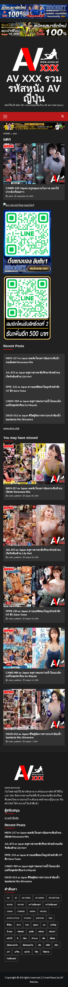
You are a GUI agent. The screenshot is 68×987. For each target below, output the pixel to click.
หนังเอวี (52, 931)
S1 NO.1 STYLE (13, 918)
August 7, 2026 (31, 741)
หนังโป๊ (9, 938)
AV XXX (20, 904)
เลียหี (48, 945)
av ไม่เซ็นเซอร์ (35, 904)
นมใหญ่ (53, 925)
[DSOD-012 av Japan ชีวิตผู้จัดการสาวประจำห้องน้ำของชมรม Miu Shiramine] (34, 709)
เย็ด (43, 938)
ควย (27, 925)
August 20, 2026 (31, 496)
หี (17, 938)
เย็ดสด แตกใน (12, 945)
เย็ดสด (52, 938)
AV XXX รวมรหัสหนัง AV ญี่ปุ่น (34, 88)
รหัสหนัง (20, 931)
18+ (8, 898)
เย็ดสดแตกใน (28, 945)
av (16, 898)
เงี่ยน (25, 938)
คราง (19, 925)
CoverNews (49, 977)
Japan (32, 911)
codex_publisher (15, 496)
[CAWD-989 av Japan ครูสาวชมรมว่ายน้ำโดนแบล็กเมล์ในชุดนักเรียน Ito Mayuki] (34, 648)
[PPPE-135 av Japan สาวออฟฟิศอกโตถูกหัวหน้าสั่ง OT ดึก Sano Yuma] (34, 586)
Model (43, 911)
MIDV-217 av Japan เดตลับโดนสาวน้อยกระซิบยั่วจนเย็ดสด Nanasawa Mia (32, 360)
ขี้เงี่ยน (9, 925)
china (10, 911)
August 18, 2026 (31, 619)
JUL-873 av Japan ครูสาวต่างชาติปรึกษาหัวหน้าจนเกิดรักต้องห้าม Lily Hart (33, 374)
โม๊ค (36, 952)
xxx (50, 918)
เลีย (39, 945)
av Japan (39, 898)
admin (10, 196)
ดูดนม (35, 925)
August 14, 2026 (31, 680)
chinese (21, 911)
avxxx (10, 904)
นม (44, 925)
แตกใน (27, 952)
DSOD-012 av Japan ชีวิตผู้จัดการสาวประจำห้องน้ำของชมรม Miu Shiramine (33, 417)
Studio (27, 918)
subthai (40, 918)
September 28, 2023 (25, 196)
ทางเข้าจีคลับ (12, 817)
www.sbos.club (11, 428)
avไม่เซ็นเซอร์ (51, 904)
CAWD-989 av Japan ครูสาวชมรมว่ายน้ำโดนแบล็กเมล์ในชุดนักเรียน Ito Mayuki (33, 403)
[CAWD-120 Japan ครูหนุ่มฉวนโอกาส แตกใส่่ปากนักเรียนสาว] (34, 163)
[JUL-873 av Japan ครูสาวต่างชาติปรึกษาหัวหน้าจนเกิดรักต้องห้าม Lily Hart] (34, 525)
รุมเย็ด (31, 931)
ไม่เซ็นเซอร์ (11, 958)
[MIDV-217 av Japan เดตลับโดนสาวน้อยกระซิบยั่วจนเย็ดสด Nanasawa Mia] (34, 463)
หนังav (41, 931)
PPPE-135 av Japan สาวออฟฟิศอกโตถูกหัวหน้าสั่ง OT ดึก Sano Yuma (32, 388)
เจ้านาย (34, 938)
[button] (6, 116)
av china (26, 898)
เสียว (56, 945)
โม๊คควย (46, 952)
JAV (8, 180)
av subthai (54, 898)
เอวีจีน (16, 952)
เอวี (8, 952)
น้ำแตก (10, 931)
